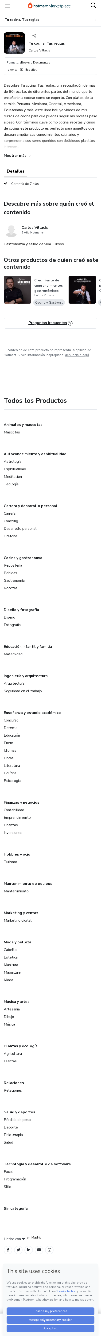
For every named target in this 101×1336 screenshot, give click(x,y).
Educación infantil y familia (28, 646)
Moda (8, 980)
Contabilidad (14, 810)
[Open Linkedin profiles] (28, 1250)
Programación (15, 1179)
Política (10, 773)
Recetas (11, 588)
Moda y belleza (17, 942)
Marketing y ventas (21, 913)
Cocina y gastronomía (23, 557)
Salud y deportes (19, 1112)
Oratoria (10, 536)
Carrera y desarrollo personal (30, 506)
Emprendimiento (17, 817)
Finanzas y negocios (21, 802)
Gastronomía (14, 580)
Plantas (10, 1061)
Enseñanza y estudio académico (32, 712)
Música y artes (17, 1001)
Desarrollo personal (20, 528)
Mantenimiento (16, 891)
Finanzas (11, 825)
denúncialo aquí (77, 355)
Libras (9, 758)
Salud (8, 1142)
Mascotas (12, 432)
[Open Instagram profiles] (49, 1250)
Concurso (11, 720)
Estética (11, 957)
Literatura (12, 765)
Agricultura (13, 1053)
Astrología (12, 461)
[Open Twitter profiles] (18, 1250)
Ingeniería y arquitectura (26, 676)
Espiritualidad (15, 469)
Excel (8, 1171)
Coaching (11, 521)
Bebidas (10, 573)
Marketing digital (18, 920)
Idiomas (10, 750)
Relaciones (14, 1083)
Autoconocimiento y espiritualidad (35, 454)
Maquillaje (12, 972)
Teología (11, 484)
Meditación (13, 476)
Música (9, 1024)
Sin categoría (16, 1208)
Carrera (10, 513)
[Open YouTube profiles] (39, 1250)
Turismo (10, 862)
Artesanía (12, 1009)
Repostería (13, 565)
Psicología (12, 780)
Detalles (15, 171)
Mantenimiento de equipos (28, 883)
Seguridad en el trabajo (23, 691)
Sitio (7, 1186)
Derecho (11, 727)
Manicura (11, 964)
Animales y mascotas (23, 424)
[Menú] (7, 6)
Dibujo (9, 1016)
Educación (12, 735)
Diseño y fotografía (21, 609)
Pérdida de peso (17, 1119)
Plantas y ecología (21, 1046)
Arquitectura (14, 683)
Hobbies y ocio (17, 854)
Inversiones (13, 832)
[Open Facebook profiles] (8, 1250)
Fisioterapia (13, 1134)
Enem (8, 743)
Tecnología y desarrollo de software (37, 1164)
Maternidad (13, 654)
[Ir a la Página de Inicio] (49, 6)
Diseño (9, 617)
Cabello (10, 949)
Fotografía (12, 625)
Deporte (11, 1127)
